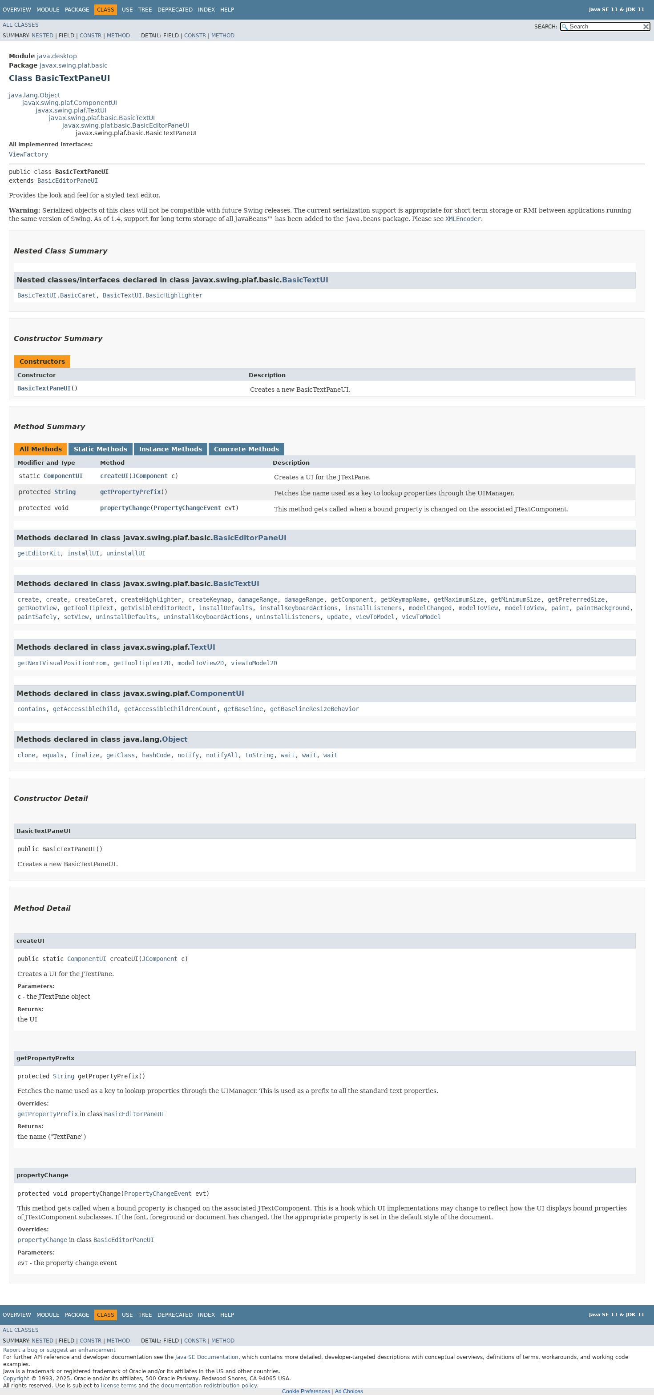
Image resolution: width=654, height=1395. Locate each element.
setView (76, 616)
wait (288, 755)
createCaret (93, 599)
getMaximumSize (459, 599)
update (337, 616)
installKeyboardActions (298, 607)
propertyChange (125, 507)
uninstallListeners (288, 616)
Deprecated (175, 10)
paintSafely (37, 616)
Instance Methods (170, 449)
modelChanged (430, 607)
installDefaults (225, 607)
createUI (114, 475)
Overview (17, 10)
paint (560, 607)
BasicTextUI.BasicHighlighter (152, 295)
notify (188, 755)
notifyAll (222, 755)
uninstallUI (125, 553)
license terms (119, 1386)
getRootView (37, 607)
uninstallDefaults (126, 616)
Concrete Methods (246, 449)
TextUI (202, 647)
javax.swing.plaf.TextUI (71, 110)
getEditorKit (38, 553)
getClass (120, 755)
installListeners (373, 607)
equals (53, 755)
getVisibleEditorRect (156, 607)
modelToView (478, 607)
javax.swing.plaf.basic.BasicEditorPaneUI (125, 125)
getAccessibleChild (85, 708)
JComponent (150, 475)
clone (26, 755)
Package (77, 10)
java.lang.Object (34, 95)
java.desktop (57, 56)
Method (118, 35)
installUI (83, 553)
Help (227, 10)
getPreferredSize (576, 599)
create (28, 599)
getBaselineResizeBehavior (314, 708)
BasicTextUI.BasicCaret (56, 295)
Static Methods (100, 449)
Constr (90, 35)
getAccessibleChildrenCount (170, 708)
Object (175, 739)
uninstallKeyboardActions (206, 616)
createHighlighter (151, 599)
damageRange (257, 599)
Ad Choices (349, 1391)
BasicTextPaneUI (44, 388)
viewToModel (375, 616)
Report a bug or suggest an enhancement (59, 1350)
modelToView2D (201, 663)
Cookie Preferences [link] (306, 1391)
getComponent (352, 599)
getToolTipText (88, 607)
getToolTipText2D (141, 663)
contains (31, 708)
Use (127, 10)
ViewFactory (28, 154)
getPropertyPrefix (130, 491)
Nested (42, 35)
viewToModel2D (254, 663)
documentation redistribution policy (208, 1386)
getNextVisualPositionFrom (61, 663)
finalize (85, 755)
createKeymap (209, 599)
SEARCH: (545, 27)
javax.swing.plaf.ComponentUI (69, 102)
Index (206, 10)
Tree (145, 10)
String (65, 491)
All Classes (21, 25)
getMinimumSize (516, 599)
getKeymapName (403, 599)
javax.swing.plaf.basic (74, 65)
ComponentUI (63, 475)
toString (259, 755)
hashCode (156, 755)
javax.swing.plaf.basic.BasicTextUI (102, 117)
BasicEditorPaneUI (67, 180)
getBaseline (243, 708)
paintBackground (603, 607)
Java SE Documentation (206, 1357)
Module (48, 10)
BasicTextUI (305, 280)
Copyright (16, 1378)
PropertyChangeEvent (187, 507)
